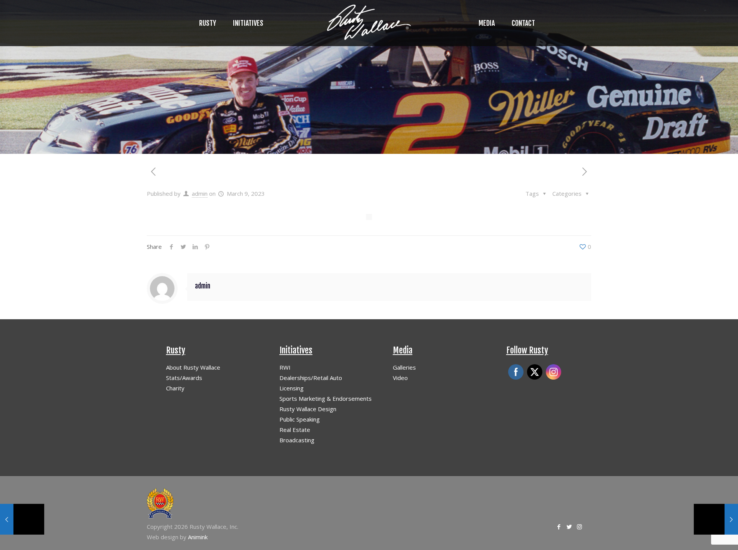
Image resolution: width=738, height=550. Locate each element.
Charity (175, 388)
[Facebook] (559, 526)
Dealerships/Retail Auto (310, 378)
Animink (198, 537)
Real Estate (294, 429)
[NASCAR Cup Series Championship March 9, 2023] (22, 519)
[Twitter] (569, 526)
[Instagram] (579, 526)
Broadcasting (296, 440)
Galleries (404, 367)
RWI (285, 367)
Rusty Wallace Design (307, 409)
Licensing (291, 388)
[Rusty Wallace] (369, 23)
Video (400, 378)
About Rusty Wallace (193, 367)
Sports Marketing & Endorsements (325, 398)
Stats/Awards (184, 378)
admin (200, 193)
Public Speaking (299, 419)
